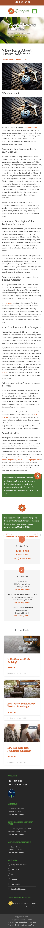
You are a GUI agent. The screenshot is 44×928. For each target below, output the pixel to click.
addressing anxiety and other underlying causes (21, 460)
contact (13, 490)
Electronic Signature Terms (25, 925)
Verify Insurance (22, 558)
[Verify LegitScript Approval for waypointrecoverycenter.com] (11, 793)
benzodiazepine (31, 127)
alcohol (5, 372)
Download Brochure (18, 889)
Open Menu (34, 11)
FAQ (12, 874)
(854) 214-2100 (22, 527)
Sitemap (11, 922)
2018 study (8, 303)
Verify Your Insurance (19, 865)
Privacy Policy (21, 922)
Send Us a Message (18, 784)
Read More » (11, 668)
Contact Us (22, 554)
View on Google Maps (22, 589)
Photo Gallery (16, 884)
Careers (14, 879)
